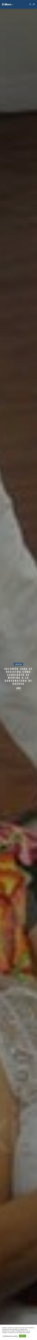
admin (18, 688)
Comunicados (18, 664)
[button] (34, 4)
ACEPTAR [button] (22, 1336)
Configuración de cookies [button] (10, 1336)
